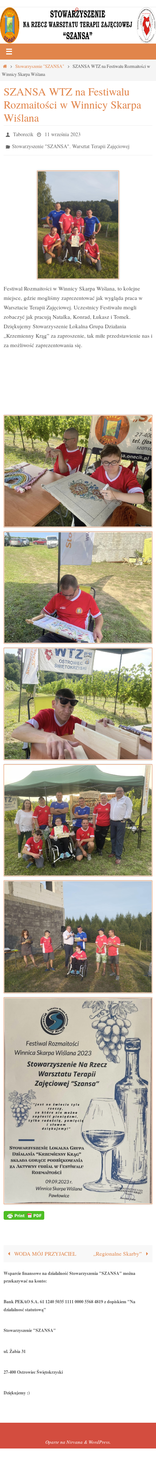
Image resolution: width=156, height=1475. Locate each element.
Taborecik (23, 133)
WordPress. (100, 1438)
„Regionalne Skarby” (118, 1250)
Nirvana (74, 1438)
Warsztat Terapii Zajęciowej (101, 144)
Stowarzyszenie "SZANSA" (39, 66)
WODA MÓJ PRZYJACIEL (44, 1250)
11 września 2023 (63, 133)
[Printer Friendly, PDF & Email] (24, 1211)
